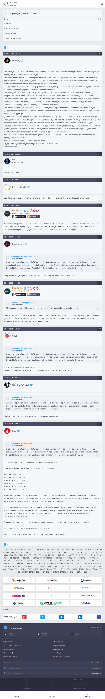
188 (35, 563)
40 (91, 549)
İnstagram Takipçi (57, 641)
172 (80, 561)
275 (57, 572)
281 (78, 572)
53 (24, 552)
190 (41, 563)
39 (88, 549)
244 (33, 569)
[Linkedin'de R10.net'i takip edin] (80, 617)
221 (49, 566)
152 (15, 561)
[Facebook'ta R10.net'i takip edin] (99, 617)
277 (64, 572)
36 (81, 549)
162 (48, 561)
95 (30, 555)
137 (64, 558)
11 (19, 549)
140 (73, 558)
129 (37, 558)
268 (33, 572)
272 (47, 572)
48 (12, 552)
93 (25, 555)
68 (62, 552)
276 (61, 572)
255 (72, 569)
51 (19, 552)
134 (54, 558)
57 (34, 552)
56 (32, 552)
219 (42, 566)
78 (86, 552)
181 (12, 563)
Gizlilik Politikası (78, 679)
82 (96, 552)
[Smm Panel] (52, 580)
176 (93, 561)
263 (100, 569)
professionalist (19, 187)
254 (68, 569)
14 (26, 549)
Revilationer (18, 244)
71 (69, 552)
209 (9, 566)
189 (38, 563)
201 (78, 563)
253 (64, 569)
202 (81, 563)
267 (30, 572)
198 (67, 563)
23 (48, 549)
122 (14, 558)
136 (60, 558)
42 (96, 549)
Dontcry (16, 60)
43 (98, 549)
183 (18, 563)
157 (31, 561)
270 (40, 572)
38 (86, 549)
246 (40, 569)
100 (43, 555)
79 (89, 552)
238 (11, 569)
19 (38, 549)
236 (4, 569)
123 (17, 558)
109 (72, 555)
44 (101, 549)
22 (45, 549)
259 (86, 569)
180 (8, 563)
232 (88, 566)
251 (57, 569)
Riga (14, 431)
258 (82, 569)
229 (77, 566)
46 (7, 552)
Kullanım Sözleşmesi (79, 688)
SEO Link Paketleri (8, 649)
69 (65, 552)
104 (56, 555)
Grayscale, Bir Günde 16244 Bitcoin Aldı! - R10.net (10, 3)
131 (44, 558)
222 (52, 566)
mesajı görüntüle (17, 258)
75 (79, 552)
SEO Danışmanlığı (8, 653)
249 (50, 569)
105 (59, 555)
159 (38, 561)
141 (77, 558)
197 (64, 563)
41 (93, 549)
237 (8, 569)
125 (24, 558)
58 (37, 552)
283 (85, 572)
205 (92, 563)
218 (39, 566)
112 (81, 555)
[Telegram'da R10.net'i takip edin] (61, 617)
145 (90, 558)
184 (21, 563)
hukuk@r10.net (96, 668)
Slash (14, 336)
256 (75, 569)
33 (73, 549)
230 (81, 566)
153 (18, 561)
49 (14, 552)
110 (76, 555)
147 (97, 558)
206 (95, 563)
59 (39, 552)
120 (8, 558)
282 (81, 572)
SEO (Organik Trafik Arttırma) (12, 645)
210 (13, 566)
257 (79, 569)
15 (29, 549)
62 (47, 552)
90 (17, 555)
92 (22, 555)
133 (50, 558)
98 (37, 555)
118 (100, 555)
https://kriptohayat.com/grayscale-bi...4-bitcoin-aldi (34, 144)
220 (46, 566)
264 (19, 572)
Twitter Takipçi (56, 653)
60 (42, 552)
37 (83, 549)
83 (98, 552)
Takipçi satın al (86, 595)
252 (61, 569)
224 (60, 566)
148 (100, 558)
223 (56, 566)
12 (22, 549)
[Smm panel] (52, 603)
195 (58, 563)
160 (41, 561)
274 (54, 572)
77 (84, 552)
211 (16, 566)
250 (54, 569)
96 (33, 555)
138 (67, 558)
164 (54, 561)
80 (91, 552)
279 (71, 572)
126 (27, 558)
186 (28, 563)
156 (28, 561)
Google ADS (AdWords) (10, 656)
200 (74, 563)
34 (76, 549)
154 (21, 561)
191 (45, 563)
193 (51, 563)
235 (99, 566)
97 (35, 555)
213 (22, 566)
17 (33, 549)
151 (12, 561)
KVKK (26, 684)
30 (66, 549)
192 (48, 563)
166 (61, 561)
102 (49, 555)
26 (55, 549)
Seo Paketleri (8, 609)
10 (17, 549)
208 (5, 566)
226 (67, 566)
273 (51, 572)
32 (70, 549)
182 (15, 563)
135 (57, 558)
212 (19, 566)
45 (4, 552)
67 (60, 552)
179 (5, 563)
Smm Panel (52, 588)
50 (17, 552)
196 (61, 563)
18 (35, 549)
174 (87, 561)
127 (31, 558)
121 (11, 558)
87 (10, 555)
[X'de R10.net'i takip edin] (42, 617)
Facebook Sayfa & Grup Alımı (61, 656)
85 (5, 555)
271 (44, 572)
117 (97, 555)
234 (95, 566)
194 (54, 563)
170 (74, 561)
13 (24, 549)
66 (57, 552)
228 (74, 566)
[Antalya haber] (19, 588)
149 (5, 561)
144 (87, 558)
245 (36, 569)
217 (36, 566)
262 (96, 569)
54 (27, 552)
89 (15, 555)
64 (52, 552)
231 (84, 566)
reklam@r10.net (96, 663)
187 (31, 563)
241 (22, 569)
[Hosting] (86, 588)
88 (12, 555)
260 (89, 569)
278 (68, 572)
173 (84, 561)
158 (35, 561)
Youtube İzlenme (57, 649)
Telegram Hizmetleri (58, 645)
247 (43, 569)
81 (93, 552)
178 (99, 561)
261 (93, 569)
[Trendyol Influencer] (19, 580)
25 (53, 549)
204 (88, 563)
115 (91, 555)
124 (21, 558)
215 (29, 566)
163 (51, 561)
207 (99, 563)
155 (25, 561)
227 (70, 566)
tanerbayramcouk (20, 385)
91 (20, 555)
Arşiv (26, 679)
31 (68, 549)
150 (8, 561)
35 (78, 549)
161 (45, 561)
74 (76, 552)
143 (83, 558)
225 (63, 566)
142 (80, 558)
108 (69, 555)
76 (81, 552)
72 (72, 552)
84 (101, 552)
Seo (52, 595)
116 (94, 555)
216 (32, 566)
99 (40, 555)
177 (96, 561)
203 (85, 563)
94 (27, 555)
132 (47, 558)
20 (40, 549)
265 (23, 572)
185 (25, 563)
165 (58, 561)
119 (5, 558)
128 (34, 558)
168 (68, 561)
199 (71, 563)
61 (44, 552)
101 (46, 555)
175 (90, 561)
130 (41, 558)
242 (25, 569)
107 (66, 555)
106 (62, 555)
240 (18, 569)
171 (77, 561)
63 (49, 552)
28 (60, 549)
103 (52, 555)
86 (7, 555)
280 (75, 572)
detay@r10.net (96, 673)
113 (84, 555)
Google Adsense (8, 641)
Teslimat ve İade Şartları (78, 684)
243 (29, 569)
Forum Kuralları (26, 688)
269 (37, 572)
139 (70, 558)
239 (15, 569)
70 (67, 552)
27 (58, 549)
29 (63, 549)
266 (26, 572)
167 (64, 561)
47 (9, 552)
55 (29, 552)
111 (79, 555)
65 (55, 552)
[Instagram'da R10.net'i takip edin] (24, 617)
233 (91, 566)
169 (71, 561)
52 (22, 552)
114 (88, 555)
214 (26, 566)
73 (74, 552)
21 (43, 549)
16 (31, 549)
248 (47, 569)
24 (50, 549)
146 (93, 558)
